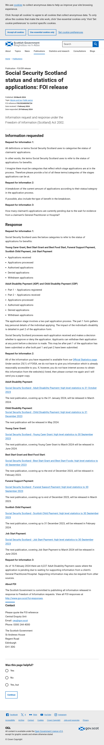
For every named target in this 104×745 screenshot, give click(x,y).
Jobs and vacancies (71, 720)
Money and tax (16, 100)
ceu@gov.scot (20, 620)
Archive (21, 720)
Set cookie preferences (70, 32)
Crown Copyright (53, 720)
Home (7, 59)
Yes (12, 670)
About (8, 51)
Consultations (79, 51)
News (27, 51)
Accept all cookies (15, 32)
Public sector (28, 100)
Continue (11, 695)
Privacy (86, 720)
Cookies (40, 720)
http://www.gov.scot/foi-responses (24, 598)
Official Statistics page (85, 359)
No (12, 677)
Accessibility (10, 720)
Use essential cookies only (42, 32)
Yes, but (14, 684)
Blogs (92, 51)
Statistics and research (59, 51)
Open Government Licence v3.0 (49, 731)
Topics (18, 51)
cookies (18, 5)
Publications (39, 51)
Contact (31, 720)
